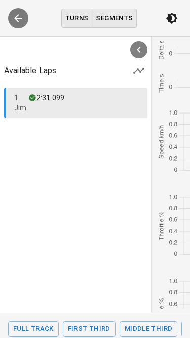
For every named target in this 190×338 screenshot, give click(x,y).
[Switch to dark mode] (172, 18)
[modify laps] (138, 71)
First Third (89, 328)
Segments (114, 18)
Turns (77, 18)
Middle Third (148, 328)
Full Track (33, 328)
